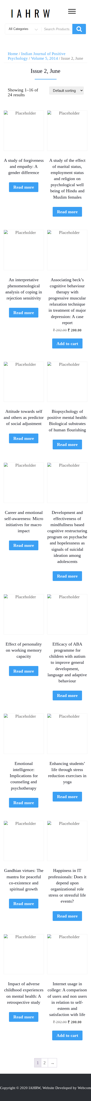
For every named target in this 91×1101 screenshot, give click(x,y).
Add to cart (67, 343)
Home (13, 53)
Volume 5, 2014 (44, 58)
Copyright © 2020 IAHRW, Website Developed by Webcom (45, 1088)
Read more (23, 187)
